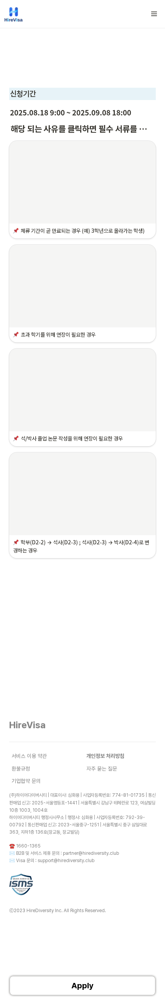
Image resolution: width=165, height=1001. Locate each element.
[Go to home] (14, 14)
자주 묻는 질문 (101, 769)
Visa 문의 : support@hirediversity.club (55, 860)
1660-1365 (28, 846)
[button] (154, 13)
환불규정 (21, 769)
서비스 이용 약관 (29, 756)
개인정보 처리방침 (105, 756)
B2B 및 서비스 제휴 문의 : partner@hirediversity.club (67, 853)
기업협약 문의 (26, 781)
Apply (82, 985)
